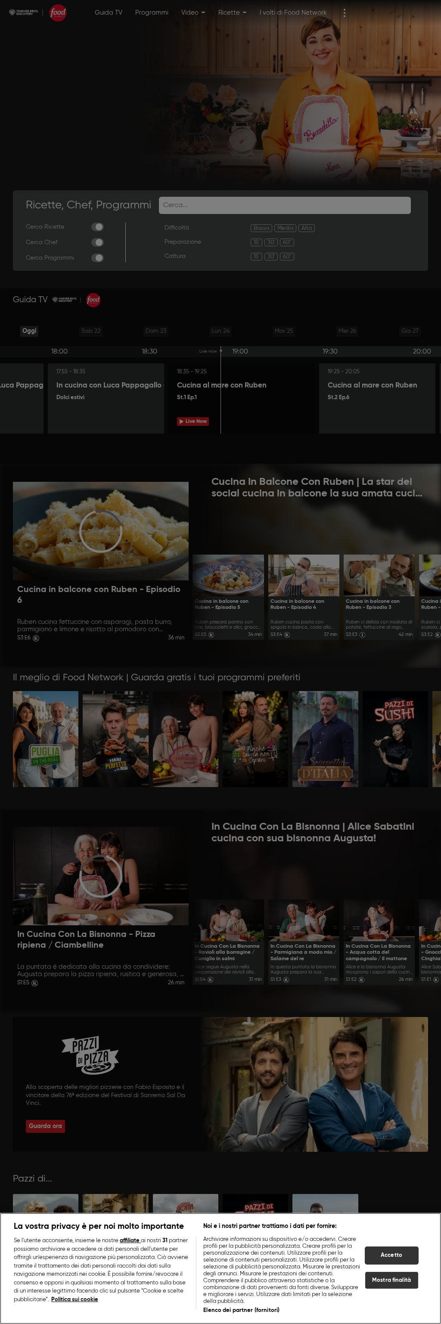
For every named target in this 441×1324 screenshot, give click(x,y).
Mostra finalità (391, 1280)
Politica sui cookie (74, 1299)
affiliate (130, 1240)
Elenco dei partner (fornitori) (241, 1310)
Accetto (391, 1255)
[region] (220, 1268)
